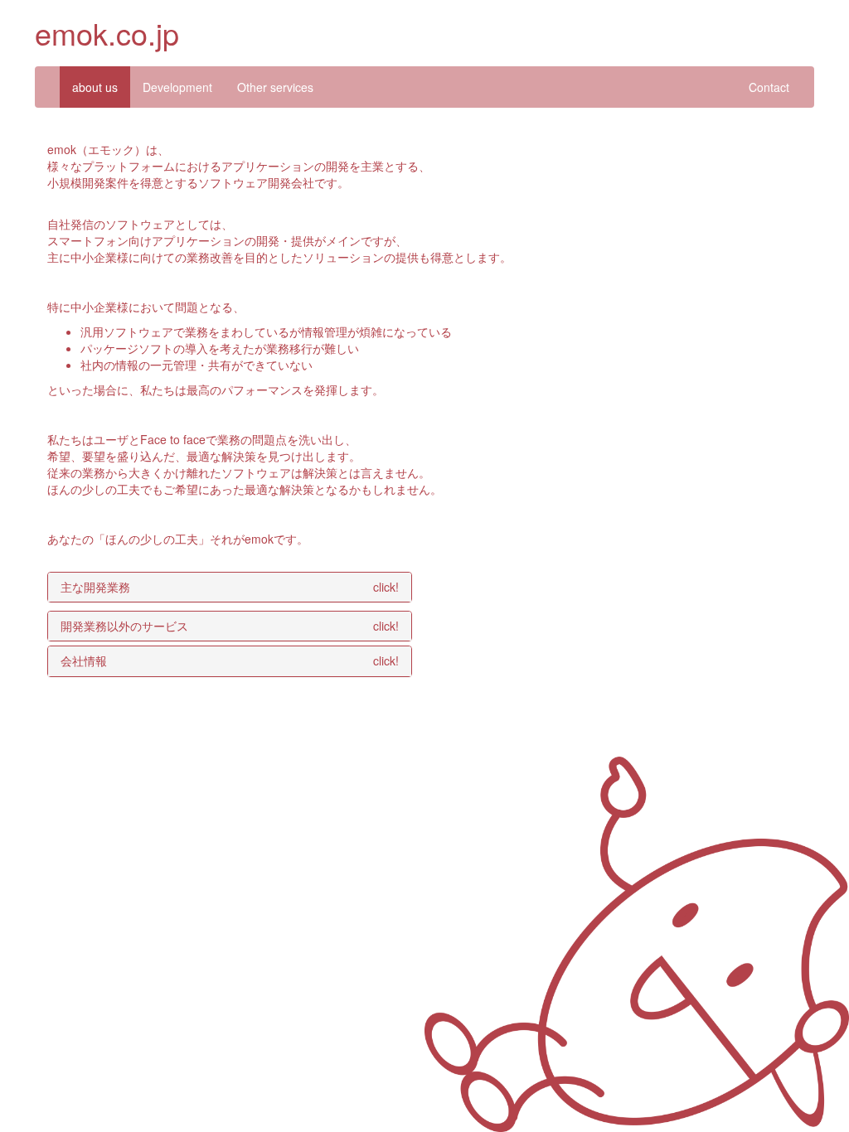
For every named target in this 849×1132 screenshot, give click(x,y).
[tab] (229, 587)
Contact (769, 87)
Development (177, 87)
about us (95, 87)
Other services (275, 87)
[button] (230, 587)
